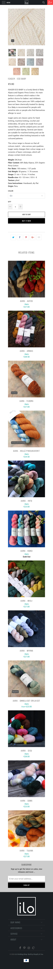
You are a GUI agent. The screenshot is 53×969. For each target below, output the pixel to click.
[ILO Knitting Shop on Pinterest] (24, 948)
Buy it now (26, 220)
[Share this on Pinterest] (26, 237)
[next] (42, 27)
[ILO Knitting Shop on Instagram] (29, 948)
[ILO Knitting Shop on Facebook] (20, 948)
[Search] (44, 2)
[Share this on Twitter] (13, 237)
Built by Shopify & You (35, 954)
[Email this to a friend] (39, 237)
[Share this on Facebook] (19, 237)
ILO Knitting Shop (21, 954)
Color (10, 191)
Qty (9, 202)
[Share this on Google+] (32, 237)
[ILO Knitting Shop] (26, 2)
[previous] (10, 27)
